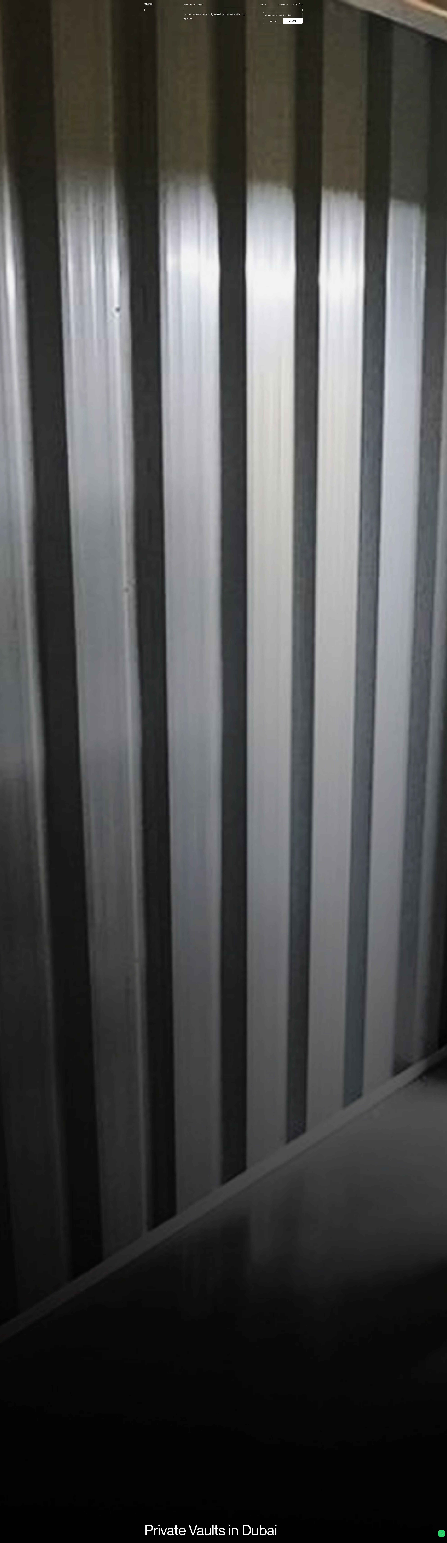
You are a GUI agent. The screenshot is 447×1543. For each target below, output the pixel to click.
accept (292, 21)
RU (297, 4)
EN (293, 4)
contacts (283, 4)
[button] (441, 1533)
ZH (301, 4)
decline (273, 21)
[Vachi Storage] (164, 4)
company (263, 4)
